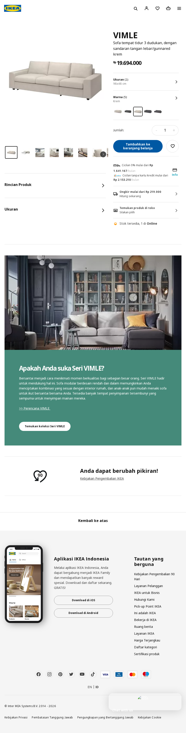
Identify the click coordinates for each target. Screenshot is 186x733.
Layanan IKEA (144, 633)
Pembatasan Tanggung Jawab (52, 717)
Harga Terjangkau (147, 640)
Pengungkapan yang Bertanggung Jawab (105, 717)
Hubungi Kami (144, 599)
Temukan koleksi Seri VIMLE (45, 426)
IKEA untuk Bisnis (147, 592)
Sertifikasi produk (146, 654)
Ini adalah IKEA (145, 613)
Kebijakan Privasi (16, 717)
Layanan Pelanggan (148, 586)
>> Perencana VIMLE (34, 408)
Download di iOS (83, 600)
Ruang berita (143, 626)
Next (103, 154)
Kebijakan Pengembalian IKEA (102, 478)
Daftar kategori (145, 647)
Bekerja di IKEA (145, 620)
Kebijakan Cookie (150, 717)
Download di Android (83, 613)
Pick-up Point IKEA (147, 606)
